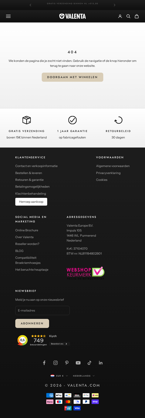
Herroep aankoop (31, 202)
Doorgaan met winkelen (72, 77)
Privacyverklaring (108, 173)
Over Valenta (24, 237)
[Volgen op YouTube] (78, 362)
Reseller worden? (27, 244)
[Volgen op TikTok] (89, 362)
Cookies (101, 180)
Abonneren (32, 323)
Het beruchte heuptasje (31, 269)
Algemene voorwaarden (113, 166)
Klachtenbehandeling (30, 193)
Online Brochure (26, 230)
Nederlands (82, 375)
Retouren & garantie (29, 180)
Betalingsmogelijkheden (32, 186)
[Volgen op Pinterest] (66, 362)
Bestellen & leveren (28, 173)
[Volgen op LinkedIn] (100, 362)
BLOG (19, 251)
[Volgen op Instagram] (55, 362)
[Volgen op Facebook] (44, 362)
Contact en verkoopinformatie (36, 166)
